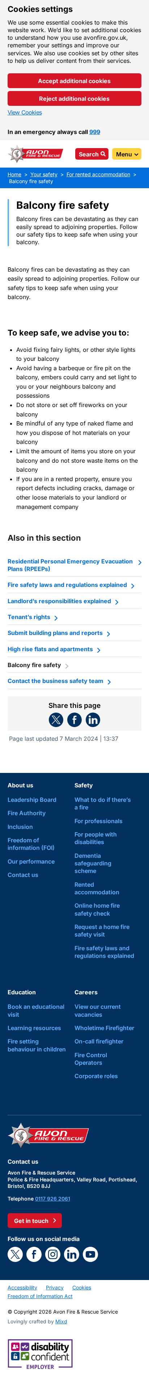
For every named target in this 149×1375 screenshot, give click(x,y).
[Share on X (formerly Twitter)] (56, 720)
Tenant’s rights (29, 617)
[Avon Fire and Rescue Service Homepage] (36, 153)
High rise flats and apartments (50, 649)
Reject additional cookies (74, 98)
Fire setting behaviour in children (37, 1045)
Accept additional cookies (74, 81)
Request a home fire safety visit (101, 930)
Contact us (23, 874)
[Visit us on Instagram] (52, 1254)
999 (94, 131)
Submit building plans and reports (55, 632)
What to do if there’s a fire (102, 803)
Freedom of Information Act (40, 1296)
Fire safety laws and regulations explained (67, 584)
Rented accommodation (96, 888)
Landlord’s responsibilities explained (59, 601)
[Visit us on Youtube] (90, 1254)
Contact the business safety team (55, 680)
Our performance (31, 861)
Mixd (61, 1321)
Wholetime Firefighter (104, 1028)
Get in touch (31, 1220)
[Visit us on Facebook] (34, 1254)
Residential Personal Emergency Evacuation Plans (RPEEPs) (70, 565)
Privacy (55, 1287)
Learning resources (34, 1028)
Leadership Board (32, 799)
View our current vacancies (97, 1010)
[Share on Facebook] (74, 720)
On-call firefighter (98, 1041)
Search (89, 154)
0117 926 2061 (52, 1198)
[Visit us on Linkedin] (71, 1254)
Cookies (81, 1287)
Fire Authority (27, 813)
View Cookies (25, 112)
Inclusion (20, 826)
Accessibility (22, 1287)
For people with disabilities (95, 838)
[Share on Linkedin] (93, 720)
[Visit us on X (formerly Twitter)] (15, 1254)
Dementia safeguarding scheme (92, 863)
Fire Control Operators (90, 1058)
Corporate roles (96, 1076)
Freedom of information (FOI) (31, 843)
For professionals (98, 821)
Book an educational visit (36, 1010)
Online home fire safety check (97, 909)
